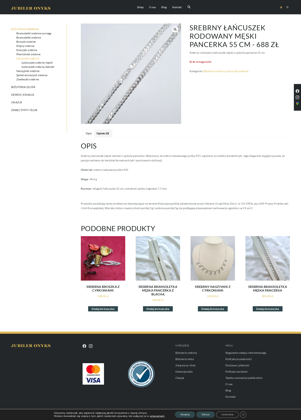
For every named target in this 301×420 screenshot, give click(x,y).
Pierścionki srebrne (28, 54)
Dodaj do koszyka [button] (103, 308)
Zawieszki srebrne (27, 79)
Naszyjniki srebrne (28, 70)
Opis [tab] (89, 133)
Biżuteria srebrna (214, 71)
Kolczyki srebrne (26, 50)
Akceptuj (185, 414)
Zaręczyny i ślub (24, 110)
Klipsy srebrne (25, 45)
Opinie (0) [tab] (103, 133)
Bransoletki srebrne (28, 37)
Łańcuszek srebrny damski (38, 66)
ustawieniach (157, 416)
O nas (229, 384)
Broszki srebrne (26, 41)
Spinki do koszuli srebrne (31, 75)
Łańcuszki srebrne (237, 71)
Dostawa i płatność (237, 365)
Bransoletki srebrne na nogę (33, 33)
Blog (228, 390)
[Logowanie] (281, 7)
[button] (189, 7)
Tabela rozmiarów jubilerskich (243, 377)
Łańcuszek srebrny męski (37, 62)
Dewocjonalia (22, 94)
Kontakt (230, 396)
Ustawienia (227, 414)
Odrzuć (206, 414)
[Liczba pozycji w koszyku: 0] (287, 7)
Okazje (16, 102)
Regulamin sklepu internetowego (246, 352)
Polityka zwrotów (236, 371)
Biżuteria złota (23, 87)
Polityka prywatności (238, 359)
